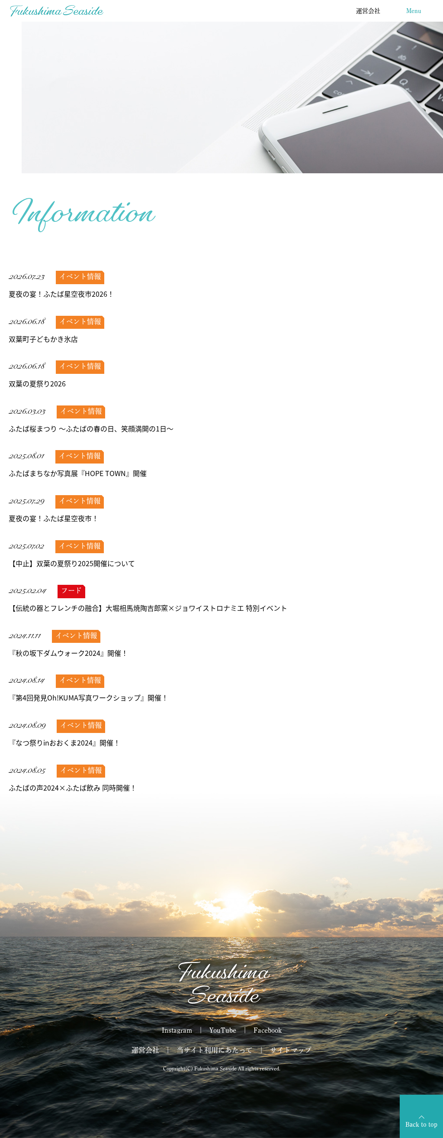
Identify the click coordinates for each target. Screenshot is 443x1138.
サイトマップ (290, 1050)
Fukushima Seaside (55, 10)
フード (71, 590)
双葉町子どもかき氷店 (43, 339)
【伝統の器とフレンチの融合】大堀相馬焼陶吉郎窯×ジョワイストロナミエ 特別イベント (148, 608)
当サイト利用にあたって (215, 1050)
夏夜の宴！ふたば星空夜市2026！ (61, 294)
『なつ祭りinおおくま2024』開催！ (64, 742)
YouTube (222, 1030)
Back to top (421, 1124)
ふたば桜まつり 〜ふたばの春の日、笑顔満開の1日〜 (91, 428)
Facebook (268, 1030)
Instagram (177, 1030)
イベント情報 (80, 276)
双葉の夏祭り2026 (37, 383)
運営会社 (368, 11)
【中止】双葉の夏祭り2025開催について (72, 563)
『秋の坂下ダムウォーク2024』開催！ (68, 653)
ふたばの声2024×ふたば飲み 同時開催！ (73, 787)
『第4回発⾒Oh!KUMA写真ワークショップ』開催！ (88, 697)
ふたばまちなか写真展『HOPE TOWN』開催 (78, 473)
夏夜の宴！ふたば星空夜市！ (54, 518)
